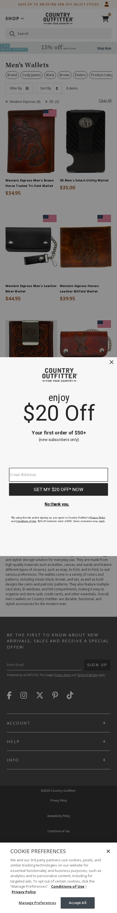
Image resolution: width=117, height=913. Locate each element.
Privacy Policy (24, 891)
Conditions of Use (67, 886)
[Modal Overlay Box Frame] (58, 456)
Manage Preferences (37, 902)
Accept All (78, 902)
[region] (58, 878)
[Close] (108, 851)
